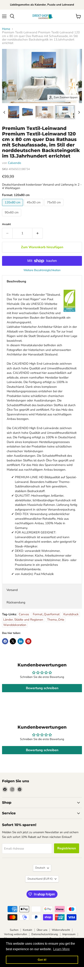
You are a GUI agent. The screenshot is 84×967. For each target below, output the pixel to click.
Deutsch (40, 868)
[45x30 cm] (34, 207)
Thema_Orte (55, 620)
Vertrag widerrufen (15, 934)
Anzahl (6, 224)
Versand (12, 590)
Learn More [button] (61, 949)
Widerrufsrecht (61, 930)
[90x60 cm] (12, 217)
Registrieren (66, 848)
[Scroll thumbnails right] (78, 112)
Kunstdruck (71, 614)
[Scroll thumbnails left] (5, 112)
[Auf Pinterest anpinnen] (28, 641)
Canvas (24, 614)
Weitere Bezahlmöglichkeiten (42, 270)
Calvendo (14, 163)
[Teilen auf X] (13, 641)
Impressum (68, 934)
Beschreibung (16, 281)
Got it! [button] (42, 959)
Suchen (14, 930)
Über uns (42, 930)
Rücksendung (16, 602)
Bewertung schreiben (42, 688)
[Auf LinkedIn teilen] (21, 641)
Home (6, 29)
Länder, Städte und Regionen (23, 620)
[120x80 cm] (13, 207)
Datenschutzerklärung (44, 934)
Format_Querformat (46, 614)
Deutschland (40, 879)
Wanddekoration (14, 625)
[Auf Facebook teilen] (5, 641)
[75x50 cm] (54, 207)
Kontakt (27, 930)
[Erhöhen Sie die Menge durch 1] (37, 233)
